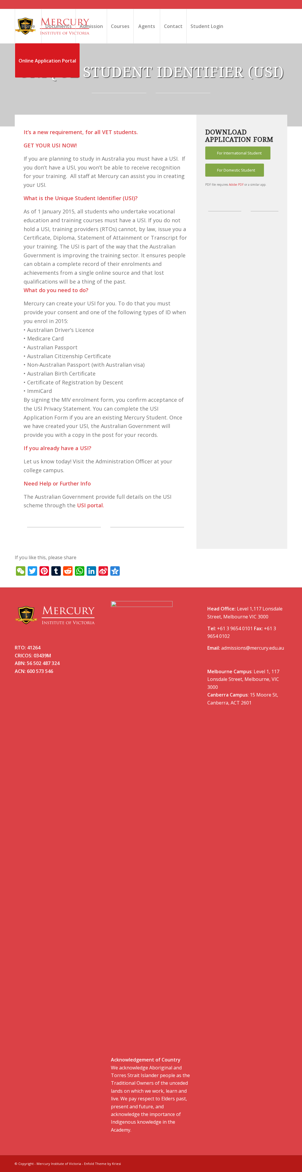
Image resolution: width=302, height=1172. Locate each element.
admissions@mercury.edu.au (252, 648)
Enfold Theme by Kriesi (102, 1163)
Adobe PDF (236, 184)
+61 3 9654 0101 (235, 628)
